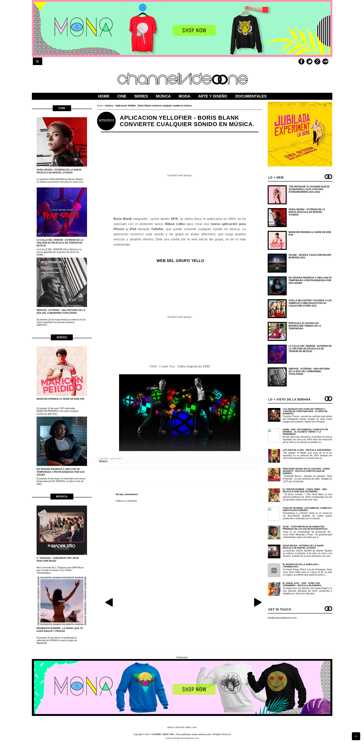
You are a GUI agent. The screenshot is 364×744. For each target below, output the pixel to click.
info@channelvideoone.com (282, 618)
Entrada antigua (257, 602)
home (103, 96)
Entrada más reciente (109, 602)
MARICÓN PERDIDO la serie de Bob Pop (60, 399)
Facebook (301, 61)
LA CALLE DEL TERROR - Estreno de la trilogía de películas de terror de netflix (60, 243)
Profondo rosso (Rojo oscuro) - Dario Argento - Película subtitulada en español (306, 471)
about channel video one (182, 727)
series (61, 337)
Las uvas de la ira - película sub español (307, 450)
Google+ (317, 61)
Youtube (325, 61)
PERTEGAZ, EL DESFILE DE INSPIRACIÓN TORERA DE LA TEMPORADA (305, 326)
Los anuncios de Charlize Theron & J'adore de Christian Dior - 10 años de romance (305, 411)
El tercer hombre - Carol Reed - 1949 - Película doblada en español (305, 490)
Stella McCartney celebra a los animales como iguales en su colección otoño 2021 (310, 303)
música (62, 496)
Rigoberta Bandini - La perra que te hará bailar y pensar (60, 629)
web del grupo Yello (179, 261)
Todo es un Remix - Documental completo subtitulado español (307, 509)
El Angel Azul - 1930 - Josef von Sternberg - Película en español (302, 584)
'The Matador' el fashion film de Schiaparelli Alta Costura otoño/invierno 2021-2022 (309, 189)
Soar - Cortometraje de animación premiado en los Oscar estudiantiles (305, 527)
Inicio (100, 105)
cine (61, 108)
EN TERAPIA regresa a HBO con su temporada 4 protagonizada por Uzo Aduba (61, 472)
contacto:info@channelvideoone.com (182, 738)
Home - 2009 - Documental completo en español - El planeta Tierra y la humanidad (305, 431)
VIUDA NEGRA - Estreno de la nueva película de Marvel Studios (59, 171)
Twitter (309, 61)
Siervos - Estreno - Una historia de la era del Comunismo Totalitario (61, 311)
